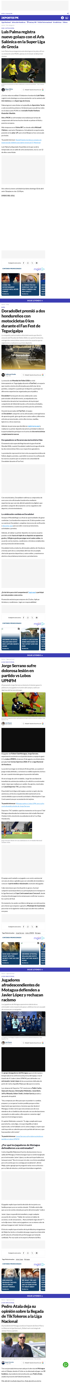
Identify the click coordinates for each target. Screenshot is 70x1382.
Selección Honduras (19, 22)
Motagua (38, 933)
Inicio (3, 25)
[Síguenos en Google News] (36, 263)
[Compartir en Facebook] (23, 263)
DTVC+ (3, 13)
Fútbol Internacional (45, 22)
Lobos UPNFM (29, 933)
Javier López (19, 1259)
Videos (65, 22)
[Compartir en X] (32, 263)
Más (7, 304)
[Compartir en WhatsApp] (28, 263)
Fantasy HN (9, 13)
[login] (62, 17)
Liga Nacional (6, 22)
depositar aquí (8, 526)
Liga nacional (10, 659)
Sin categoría (10, 25)
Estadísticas (57, 22)
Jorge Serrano (20, 933)
